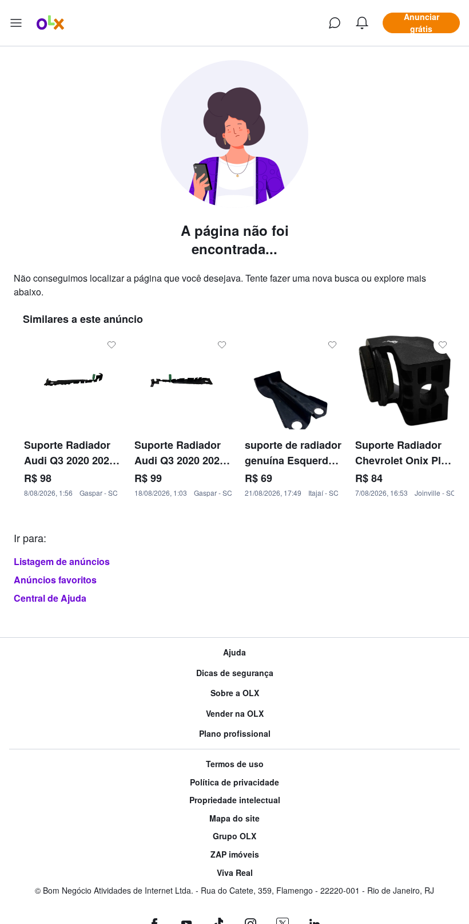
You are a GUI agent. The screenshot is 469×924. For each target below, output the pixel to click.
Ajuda (234, 652)
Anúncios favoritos (55, 579)
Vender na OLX (235, 713)
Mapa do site (234, 818)
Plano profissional (235, 733)
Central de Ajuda (50, 598)
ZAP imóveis (234, 854)
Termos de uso (235, 764)
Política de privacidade (234, 782)
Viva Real (235, 872)
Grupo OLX (234, 836)
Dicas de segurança (234, 673)
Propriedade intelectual (234, 800)
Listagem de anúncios (62, 561)
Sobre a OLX (234, 693)
